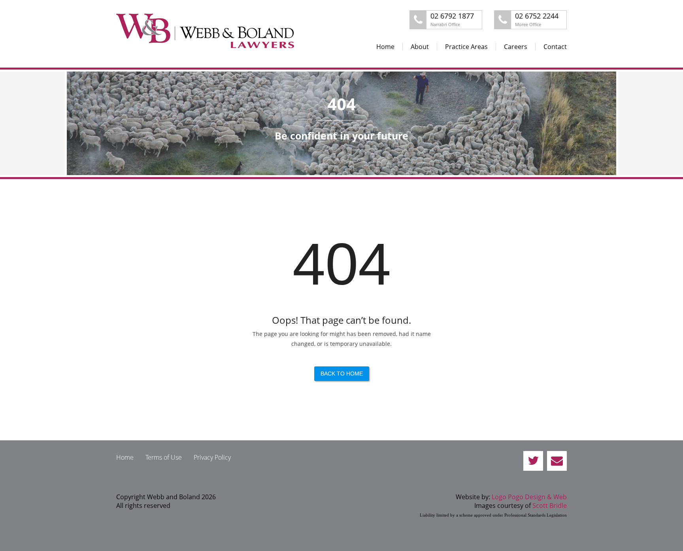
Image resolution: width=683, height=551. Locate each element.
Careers (515, 46)
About (420, 46)
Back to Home (342, 373)
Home (385, 46)
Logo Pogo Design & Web (529, 497)
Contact (555, 46)
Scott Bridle (549, 505)
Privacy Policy (212, 457)
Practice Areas (466, 46)
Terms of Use (163, 457)
